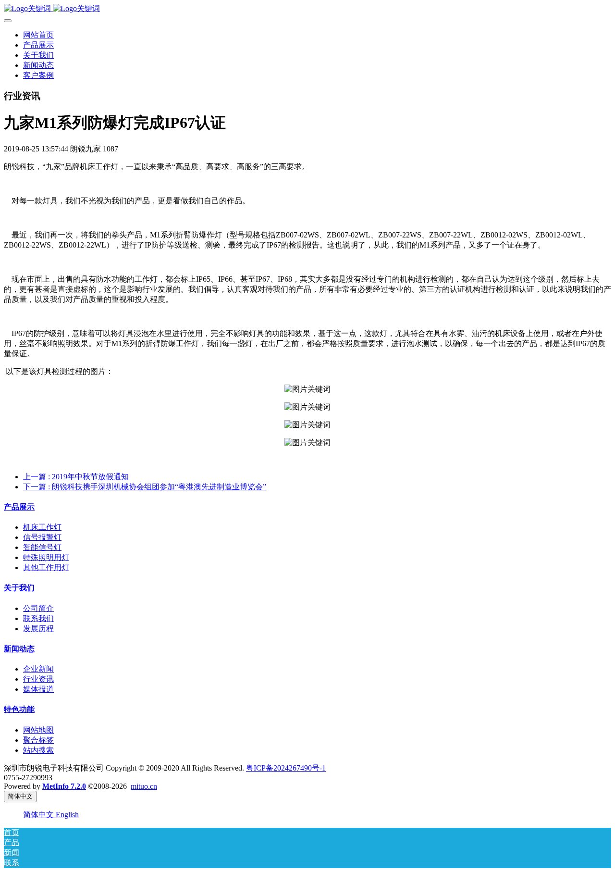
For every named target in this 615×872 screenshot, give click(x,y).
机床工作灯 (42, 527)
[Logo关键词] (307, 9)
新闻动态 (19, 649)
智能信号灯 (42, 547)
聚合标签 (38, 740)
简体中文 (39, 814)
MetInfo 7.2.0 (64, 786)
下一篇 (144, 487)
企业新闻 (38, 669)
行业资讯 (38, 679)
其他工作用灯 (46, 567)
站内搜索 (38, 750)
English (67, 814)
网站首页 (38, 35)
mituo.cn (144, 786)
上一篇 (76, 477)
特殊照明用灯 (46, 557)
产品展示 (19, 507)
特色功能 (19, 709)
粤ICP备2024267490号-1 (286, 768)
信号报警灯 (42, 537)
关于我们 (19, 588)
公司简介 (38, 608)
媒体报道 (38, 689)
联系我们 (38, 618)
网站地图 (38, 730)
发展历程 (38, 628)
